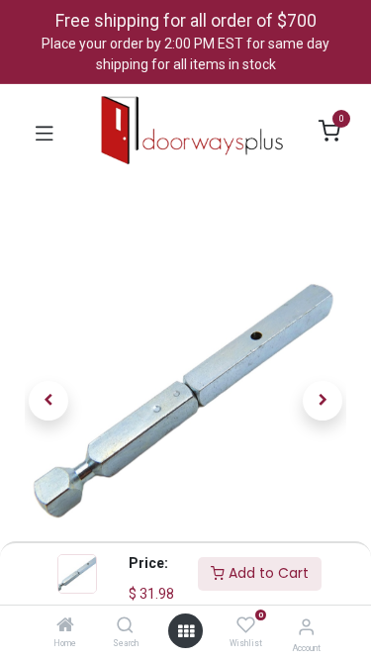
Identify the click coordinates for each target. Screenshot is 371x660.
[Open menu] (186, 631)
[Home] (65, 626)
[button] (49, 401)
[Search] (125, 626)
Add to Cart (267, 573)
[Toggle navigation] (44, 131)
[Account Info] (306, 626)
